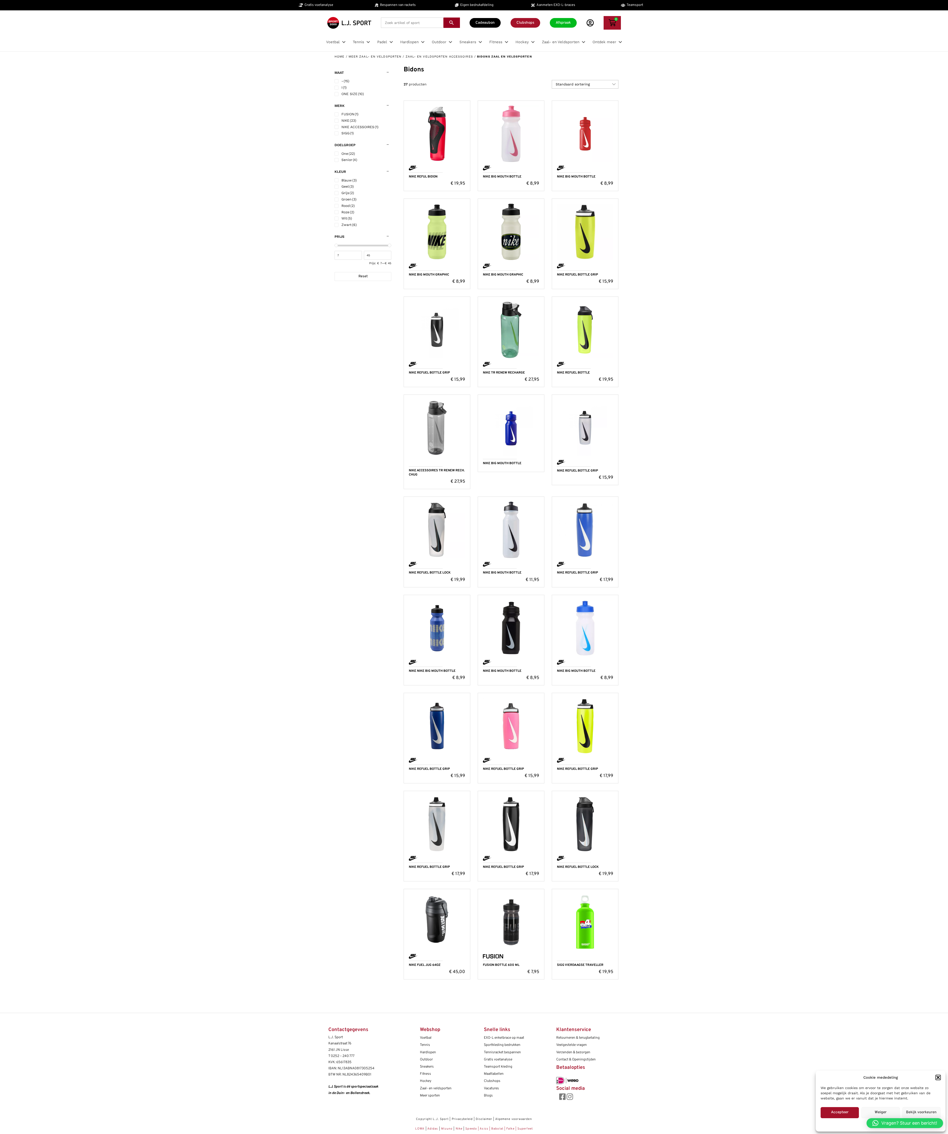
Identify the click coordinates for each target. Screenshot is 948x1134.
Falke (510, 1129)
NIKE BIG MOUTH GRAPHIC (429, 275)
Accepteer (840, 1112)
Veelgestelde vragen (571, 1045)
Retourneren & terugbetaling (578, 1038)
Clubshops (492, 1081)
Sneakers (427, 1067)
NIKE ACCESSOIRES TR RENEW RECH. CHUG (437, 473)
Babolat (497, 1129)
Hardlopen (428, 1052)
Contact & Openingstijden (576, 1059)
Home (339, 56)
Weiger (881, 1112)
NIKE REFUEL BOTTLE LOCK (430, 573)
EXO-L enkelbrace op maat (504, 1038)
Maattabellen (494, 1074)
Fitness (425, 1074)
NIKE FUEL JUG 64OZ (424, 965)
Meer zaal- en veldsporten (375, 56)
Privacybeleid (462, 1119)
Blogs (488, 1096)
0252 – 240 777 (343, 1056)
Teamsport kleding (498, 1067)
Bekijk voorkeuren (921, 1112)
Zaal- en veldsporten (436, 1088)
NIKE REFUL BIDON (423, 177)
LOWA (420, 1129)
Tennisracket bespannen (502, 1052)
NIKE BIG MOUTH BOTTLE (502, 177)
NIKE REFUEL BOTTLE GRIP (577, 275)
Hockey (425, 1081)
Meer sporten (430, 1096)
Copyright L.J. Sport (432, 1119)
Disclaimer (484, 1119)
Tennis (425, 1045)
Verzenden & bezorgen (573, 1052)
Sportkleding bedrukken (502, 1045)
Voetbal (426, 1038)
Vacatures (491, 1088)
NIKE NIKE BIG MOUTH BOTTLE (432, 671)
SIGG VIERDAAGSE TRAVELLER (580, 965)
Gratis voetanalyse (498, 1059)
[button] (938, 1077)
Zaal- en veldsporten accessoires (439, 56)
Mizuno (447, 1129)
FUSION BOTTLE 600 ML (501, 965)
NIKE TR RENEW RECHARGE (504, 373)
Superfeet (525, 1129)
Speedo (471, 1129)
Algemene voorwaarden (513, 1119)
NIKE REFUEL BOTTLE (573, 373)
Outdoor (426, 1059)
